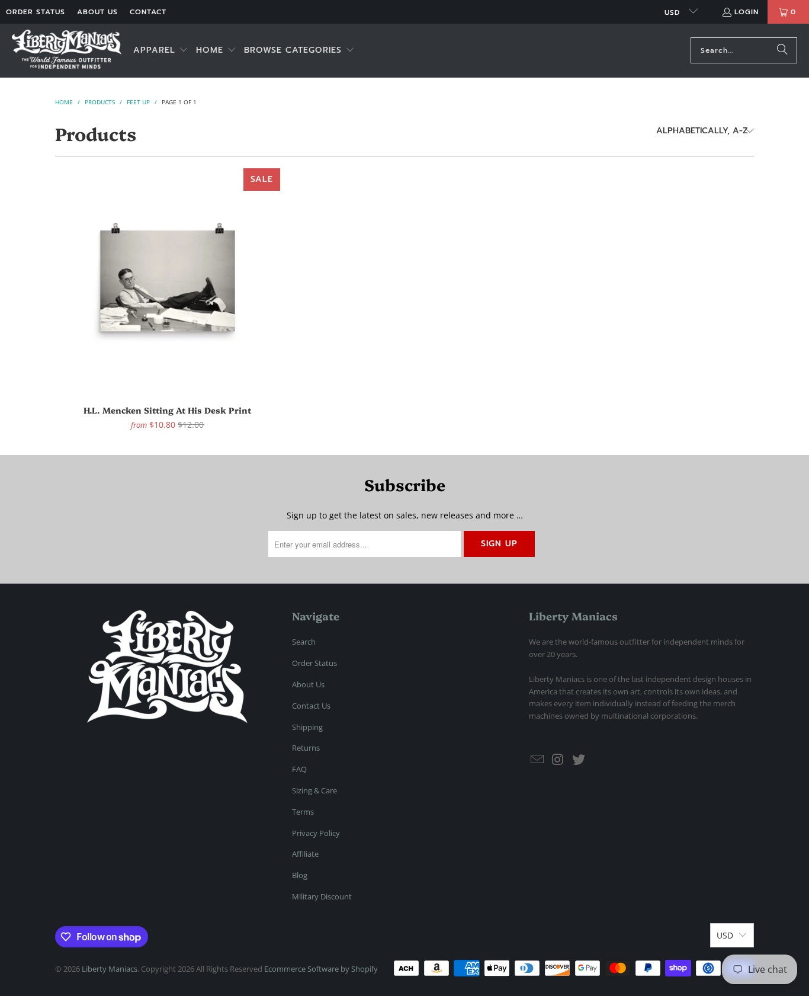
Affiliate (305, 853)
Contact (148, 12)
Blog (299, 875)
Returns (306, 747)
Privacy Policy (316, 833)
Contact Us (311, 705)
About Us (97, 12)
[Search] (782, 50)
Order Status (35, 12)
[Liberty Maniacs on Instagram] (558, 759)
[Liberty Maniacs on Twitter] (579, 759)
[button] (160, 51)
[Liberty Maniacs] (66, 51)
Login (746, 12)
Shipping (307, 727)
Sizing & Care (314, 790)
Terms (303, 811)
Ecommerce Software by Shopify (321, 968)
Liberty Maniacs (109, 968)
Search (304, 641)
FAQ (299, 769)
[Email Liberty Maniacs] (538, 759)
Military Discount (322, 896)
